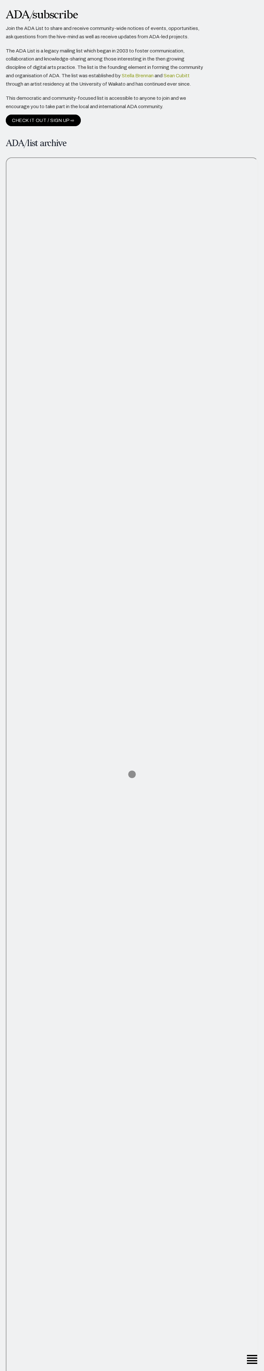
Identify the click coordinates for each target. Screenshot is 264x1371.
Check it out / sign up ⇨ (43, 120)
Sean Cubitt (177, 75)
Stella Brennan (138, 75)
